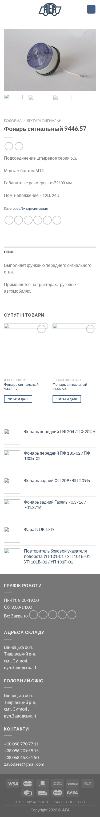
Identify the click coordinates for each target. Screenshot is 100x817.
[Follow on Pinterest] (71, 614)
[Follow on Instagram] (43, 614)
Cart (58, 802)
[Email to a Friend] (37, 220)
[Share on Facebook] (18, 220)
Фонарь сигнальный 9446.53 (70, 386)
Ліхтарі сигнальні (45, 121)
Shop (18, 802)
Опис (9, 252)
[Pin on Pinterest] (47, 220)
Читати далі (18, 399)
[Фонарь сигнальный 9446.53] (74, 349)
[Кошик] (91, 9)
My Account (38, 802)
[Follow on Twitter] (52, 614)
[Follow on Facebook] (33, 614)
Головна (13, 121)
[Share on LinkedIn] (57, 220)
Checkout (76, 802)
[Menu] (80, 9)
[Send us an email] (62, 614)
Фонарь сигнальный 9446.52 (21, 386)
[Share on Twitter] (28, 220)
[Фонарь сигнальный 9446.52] (25, 349)
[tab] (50, 252)
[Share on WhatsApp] (9, 220)
